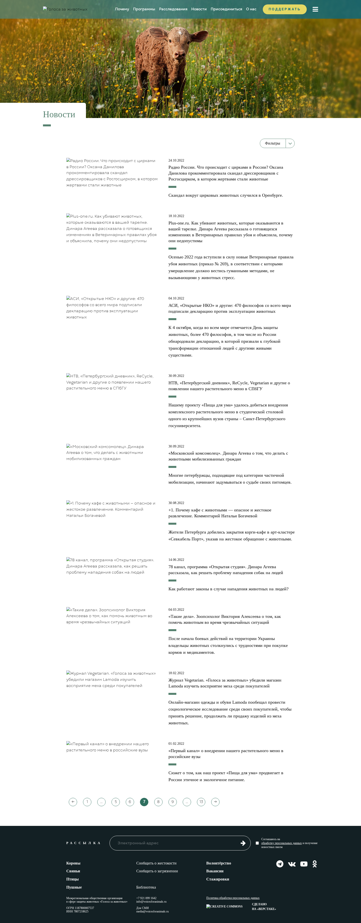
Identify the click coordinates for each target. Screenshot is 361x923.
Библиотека (146, 887)
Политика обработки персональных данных (233, 898)
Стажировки (217, 879)
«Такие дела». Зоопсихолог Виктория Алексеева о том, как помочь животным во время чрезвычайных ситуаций (224, 619)
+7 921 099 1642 (146, 898)
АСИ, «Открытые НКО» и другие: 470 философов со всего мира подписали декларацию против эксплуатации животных (229, 308)
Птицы (72, 879)
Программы (144, 9)
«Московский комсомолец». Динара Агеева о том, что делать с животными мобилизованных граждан (228, 456)
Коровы (73, 863)
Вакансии (214, 871)
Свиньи (73, 871)
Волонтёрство (218, 863)
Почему (122, 9)
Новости (199, 9)
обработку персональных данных (281, 843)
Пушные (74, 887)
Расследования (173, 9)
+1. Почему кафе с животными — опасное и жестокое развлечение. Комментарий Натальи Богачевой (219, 512)
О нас (251, 9)
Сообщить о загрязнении (157, 871)
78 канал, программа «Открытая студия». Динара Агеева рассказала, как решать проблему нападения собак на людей (225, 569)
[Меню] (315, 9)
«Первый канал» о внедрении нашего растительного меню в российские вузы (225, 753)
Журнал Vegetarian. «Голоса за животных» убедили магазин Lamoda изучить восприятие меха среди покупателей (224, 683)
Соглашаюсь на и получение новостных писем (289, 843)
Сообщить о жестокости (156, 863)
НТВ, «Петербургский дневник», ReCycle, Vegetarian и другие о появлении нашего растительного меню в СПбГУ (229, 385)
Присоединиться (226, 9)
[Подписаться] (243, 843)
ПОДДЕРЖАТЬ (285, 9)
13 (201, 801)
